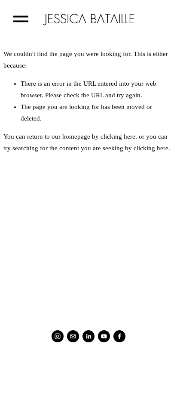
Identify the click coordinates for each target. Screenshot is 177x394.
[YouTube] (104, 336)
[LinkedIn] (88, 336)
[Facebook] (119, 336)
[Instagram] (58, 336)
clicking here (118, 136)
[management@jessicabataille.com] (73, 336)
